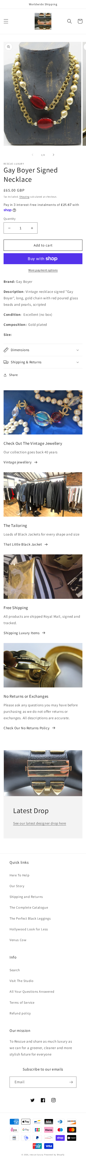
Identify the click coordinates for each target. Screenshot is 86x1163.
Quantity (10, 219)
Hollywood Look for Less (29, 929)
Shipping (24, 196)
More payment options (43, 270)
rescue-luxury (36, 1154)
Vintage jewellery (18, 462)
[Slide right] (53, 155)
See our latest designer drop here (39, 823)
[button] (6, 21)
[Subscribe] (71, 1082)
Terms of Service (22, 1002)
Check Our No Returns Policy (26, 728)
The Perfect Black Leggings (30, 918)
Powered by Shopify (54, 1154)
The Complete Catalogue (29, 907)
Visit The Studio (22, 981)
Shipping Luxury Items (22, 633)
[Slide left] (32, 155)
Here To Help (19, 875)
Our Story (17, 886)
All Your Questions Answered (32, 991)
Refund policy (20, 1013)
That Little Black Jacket (23, 544)
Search (15, 970)
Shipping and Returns (26, 897)
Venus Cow (18, 940)
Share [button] (13, 375)
